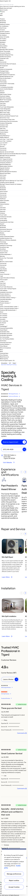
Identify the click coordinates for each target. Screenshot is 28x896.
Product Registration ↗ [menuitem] (6, 254)
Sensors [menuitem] (2, 90)
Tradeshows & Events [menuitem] (5, 216)
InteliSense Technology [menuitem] (6, 245)
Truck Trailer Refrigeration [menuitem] (7, 107)
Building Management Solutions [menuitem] (8, 171)
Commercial (3, 64)
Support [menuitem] (2, 224)
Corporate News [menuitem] (4, 353)
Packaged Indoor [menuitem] (4, 71)
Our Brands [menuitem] (3, 322)
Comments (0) (22, 733)
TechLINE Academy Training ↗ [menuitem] (8, 297)
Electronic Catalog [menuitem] (5, 96)
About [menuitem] (1, 312)
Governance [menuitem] (3, 340)
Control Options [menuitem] (4, 132)
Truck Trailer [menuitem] (3, 215)
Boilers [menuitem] (2, 60)
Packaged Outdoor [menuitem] (5, 73)
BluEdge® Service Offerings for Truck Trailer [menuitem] (11, 180)
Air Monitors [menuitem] (3, 47)
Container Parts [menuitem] (4, 130)
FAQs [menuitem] (1, 260)
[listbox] (14, 498)
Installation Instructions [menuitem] (6, 292)
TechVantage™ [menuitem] (3, 326)
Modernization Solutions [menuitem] (6, 166)
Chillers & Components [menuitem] (6, 69)
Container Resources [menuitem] (5, 296)
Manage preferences (14, 874)
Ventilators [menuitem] (3, 42)
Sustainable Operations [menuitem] (6, 335)
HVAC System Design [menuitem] (5, 94)
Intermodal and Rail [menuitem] (5, 114)
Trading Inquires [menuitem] (4, 301)
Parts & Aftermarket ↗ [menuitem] (6, 78)
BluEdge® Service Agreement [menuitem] (7, 155)
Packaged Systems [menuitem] (5, 33)
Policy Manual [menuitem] (3, 346)
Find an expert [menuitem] (3, 279)
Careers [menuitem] (2, 324)
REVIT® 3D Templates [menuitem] (5, 99)
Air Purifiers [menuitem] (3, 38)
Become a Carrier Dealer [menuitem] (6, 261)
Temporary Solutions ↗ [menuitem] (6, 162)
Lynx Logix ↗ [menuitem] (3, 144)
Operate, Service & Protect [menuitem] (7, 152)
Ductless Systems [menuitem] (4, 31)
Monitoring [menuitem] (3, 134)
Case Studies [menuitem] (3, 269)
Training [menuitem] (2, 272)
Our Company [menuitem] (3, 317)
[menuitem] (3, 20)
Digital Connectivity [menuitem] (5, 157)
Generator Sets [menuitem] (4, 126)
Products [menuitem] (2, 19)
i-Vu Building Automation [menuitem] (6, 87)
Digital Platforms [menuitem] (4, 137)
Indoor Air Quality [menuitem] (4, 37)
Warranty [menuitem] (2, 256)
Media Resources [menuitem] (4, 357)
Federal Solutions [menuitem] (4, 204)
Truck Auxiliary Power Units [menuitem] (7, 119)
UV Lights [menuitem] (2, 44)
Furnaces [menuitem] (2, 29)
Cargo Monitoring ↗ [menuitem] (5, 135)
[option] (11, 498)
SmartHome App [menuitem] (4, 247)
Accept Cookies (14, 887)
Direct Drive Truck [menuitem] (4, 117)
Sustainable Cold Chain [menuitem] (6, 333)
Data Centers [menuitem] (3, 197)
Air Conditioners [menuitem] (4, 26)
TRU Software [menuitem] (3, 290)
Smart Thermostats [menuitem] (5, 51)
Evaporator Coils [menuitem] (4, 58)
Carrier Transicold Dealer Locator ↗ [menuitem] (9, 306)
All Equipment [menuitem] (4, 65)
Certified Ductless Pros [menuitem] (6, 238)
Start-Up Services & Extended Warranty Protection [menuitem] (13, 153)
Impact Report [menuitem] (3, 330)
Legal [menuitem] (1, 276)
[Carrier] (14, 12)
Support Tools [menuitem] (3, 252)
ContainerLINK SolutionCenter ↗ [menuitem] (8, 310)
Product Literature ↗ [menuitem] (5, 294)
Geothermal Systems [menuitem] (5, 56)
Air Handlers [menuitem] (3, 35)
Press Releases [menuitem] (4, 355)
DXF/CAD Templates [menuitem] (5, 98)
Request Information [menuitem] (5, 173)
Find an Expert (4, 360)
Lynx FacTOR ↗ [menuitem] (4, 143)
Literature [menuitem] (2, 267)
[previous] (21, 472)
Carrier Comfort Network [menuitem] (6, 89)
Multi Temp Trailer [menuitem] (5, 112)
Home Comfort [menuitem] (4, 191)
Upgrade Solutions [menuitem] (5, 168)
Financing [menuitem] (2, 234)
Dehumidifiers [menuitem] (3, 46)
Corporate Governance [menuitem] (6, 342)
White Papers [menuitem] (3, 270)
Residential (3, 22)
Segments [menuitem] (2, 211)
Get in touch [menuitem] (3, 175)
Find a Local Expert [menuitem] (5, 231)
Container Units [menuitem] (4, 125)
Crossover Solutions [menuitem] (5, 53)
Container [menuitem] (2, 213)
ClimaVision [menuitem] (3, 85)
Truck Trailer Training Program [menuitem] (8, 288)
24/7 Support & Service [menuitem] (6, 159)
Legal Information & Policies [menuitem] (7, 278)
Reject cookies (14, 880)
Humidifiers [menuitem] (3, 40)
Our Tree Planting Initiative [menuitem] (7, 339)
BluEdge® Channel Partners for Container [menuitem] (11, 184)
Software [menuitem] (2, 92)
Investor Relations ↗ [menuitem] (5, 344)
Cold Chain (3, 105)
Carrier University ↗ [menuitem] (5, 274)
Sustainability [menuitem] (3, 220)
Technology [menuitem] (3, 242)
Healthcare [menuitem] (3, 198)
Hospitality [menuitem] (3, 202)
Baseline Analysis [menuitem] (4, 170)
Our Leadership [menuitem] (4, 321)
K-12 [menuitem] (1, 206)
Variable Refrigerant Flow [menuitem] (6, 55)
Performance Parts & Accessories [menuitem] (9, 121)
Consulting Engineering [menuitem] (6, 161)
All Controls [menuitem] (3, 80)
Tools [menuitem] (1, 304)
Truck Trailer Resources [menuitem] (6, 287)
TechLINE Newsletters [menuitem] (6, 299)
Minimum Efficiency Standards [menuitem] (8, 240)
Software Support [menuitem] (4, 101)
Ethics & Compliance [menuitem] (5, 348)
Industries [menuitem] (2, 186)
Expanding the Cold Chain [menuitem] (7, 222)
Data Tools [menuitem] (3, 128)
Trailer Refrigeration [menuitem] (5, 108)
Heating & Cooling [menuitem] (4, 24)
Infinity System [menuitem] (4, 243)
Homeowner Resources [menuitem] (6, 229)
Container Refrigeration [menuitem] (6, 123)
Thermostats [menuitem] (3, 82)
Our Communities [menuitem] (4, 337)
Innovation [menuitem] (2, 319)
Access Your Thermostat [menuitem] (6, 258)
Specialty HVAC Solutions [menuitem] (6, 49)
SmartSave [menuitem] (3, 249)
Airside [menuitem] (2, 67)
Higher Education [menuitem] (4, 200)
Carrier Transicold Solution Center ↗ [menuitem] (9, 308)
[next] (25, 472)
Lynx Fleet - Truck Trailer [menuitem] (6, 139)
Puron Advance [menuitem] (4, 251)
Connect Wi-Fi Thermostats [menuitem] (7, 83)
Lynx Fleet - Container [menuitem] (5, 141)
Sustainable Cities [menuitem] (4, 331)
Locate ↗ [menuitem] (2, 281)
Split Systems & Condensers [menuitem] (7, 74)
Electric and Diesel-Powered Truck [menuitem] (9, 116)
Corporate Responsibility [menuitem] (6, 328)
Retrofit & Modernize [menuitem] (5, 164)
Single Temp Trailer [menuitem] (5, 110)
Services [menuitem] (2, 146)
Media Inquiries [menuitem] (4, 358)
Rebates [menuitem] (2, 233)
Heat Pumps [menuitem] (3, 28)
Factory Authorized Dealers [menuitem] (7, 236)
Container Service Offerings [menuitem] (7, 182)
